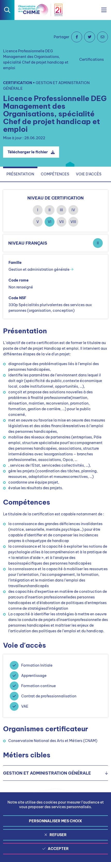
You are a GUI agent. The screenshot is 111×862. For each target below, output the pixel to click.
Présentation (20, 174)
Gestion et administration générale (39, 269)
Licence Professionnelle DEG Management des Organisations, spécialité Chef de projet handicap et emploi (35, 59)
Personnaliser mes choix (55, 821)
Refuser (58, 835)
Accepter (58, 848)
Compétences (55, 174)
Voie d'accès (88, 174)
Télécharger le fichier (27, 151)
